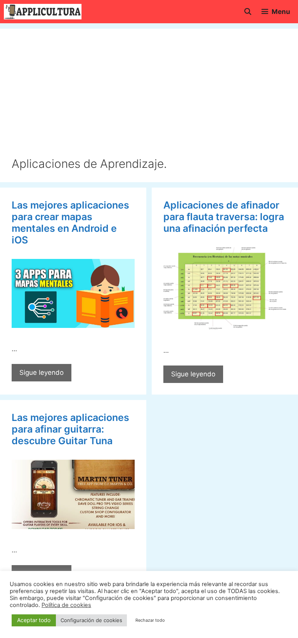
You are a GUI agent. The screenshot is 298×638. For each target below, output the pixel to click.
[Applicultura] (42, 11)
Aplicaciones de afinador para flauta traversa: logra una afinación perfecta (223, 216)
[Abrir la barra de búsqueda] (247, 11)
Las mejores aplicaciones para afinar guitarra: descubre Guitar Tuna (70, 429)
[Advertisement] (149, 98)
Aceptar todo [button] (33, 620)
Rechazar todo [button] (150, 620)
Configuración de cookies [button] (91, 620)
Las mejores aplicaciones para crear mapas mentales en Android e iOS (70, 222)
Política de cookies (66, 605)
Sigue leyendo (45, 375)
